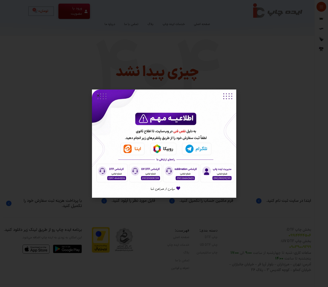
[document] (164, 143)
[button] (98, 95)
